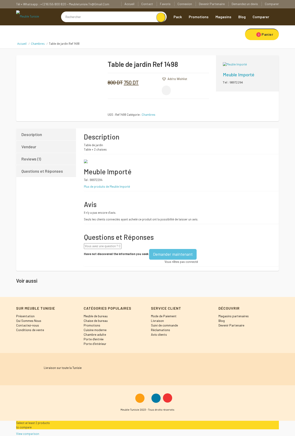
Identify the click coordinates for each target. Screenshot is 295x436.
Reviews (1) (31, 158)
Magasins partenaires (233, 316)
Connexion (184, 4)
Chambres (37, 44)
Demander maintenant (173, 254)
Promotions (199, 17)
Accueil (129, 4)
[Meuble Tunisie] (27, 16)
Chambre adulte (95, 334)
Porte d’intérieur (95, 344)
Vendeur (28, 146)
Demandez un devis (245, 4)
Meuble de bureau (96, 316)
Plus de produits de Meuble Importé (107, 186)
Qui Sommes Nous (28, 321)
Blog (242, 17)
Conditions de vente (30, 330)
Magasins (223, 17)
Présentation (25, 316)
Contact (147, 4)
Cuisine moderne (95, 330)
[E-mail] (166, 90)
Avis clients (159, 334)
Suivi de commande (164, 325)
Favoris (165, 4)
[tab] (46, 134)
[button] (155, 78)
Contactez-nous (27, 325)
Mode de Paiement (164, 316)
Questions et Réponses (42, 171)
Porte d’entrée (93, 339)
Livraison (157, 321)
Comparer (272, 4)
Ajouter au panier (195, 65)
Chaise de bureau (96, 321)
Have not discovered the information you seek (116, 254)
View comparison (27, 434)
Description (31, 134)
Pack (178, 17)
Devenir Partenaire (212, 4)
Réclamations (160, 330)
